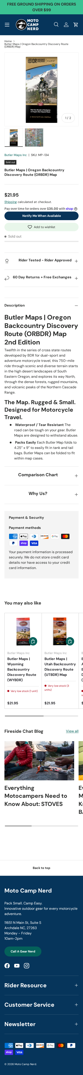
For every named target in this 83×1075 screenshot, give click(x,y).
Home (8, 41)
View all (72, 731)
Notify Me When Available (41, 216)
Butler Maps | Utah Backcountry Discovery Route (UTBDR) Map (60, 667)
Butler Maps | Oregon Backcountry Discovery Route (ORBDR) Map (36, 45)
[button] (41, 227)
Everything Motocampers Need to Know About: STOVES (35, 796)
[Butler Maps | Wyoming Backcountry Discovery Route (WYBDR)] (23, 631)
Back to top (41, 868)
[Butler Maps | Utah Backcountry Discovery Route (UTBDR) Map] (60, 631)
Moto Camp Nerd (25, 1064)
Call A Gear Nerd (23, 951)
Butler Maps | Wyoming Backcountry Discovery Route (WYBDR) (21, 669)
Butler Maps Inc (15, 155)
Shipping (10, 202)
